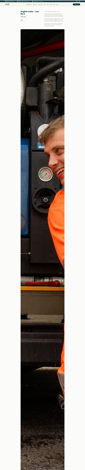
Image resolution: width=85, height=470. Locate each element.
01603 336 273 (10, 1)
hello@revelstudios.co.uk (23, 1)
